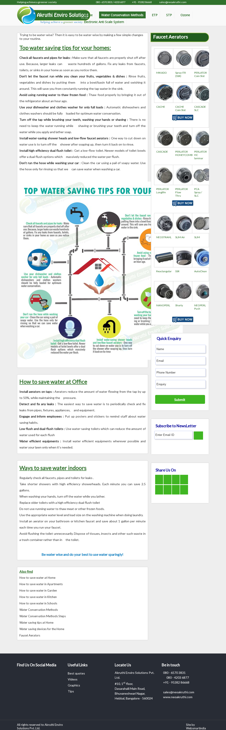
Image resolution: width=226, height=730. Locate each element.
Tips (71, 691)
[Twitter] (165, 479)
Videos (72, 679)
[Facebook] (157, 478)
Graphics (74, 685)
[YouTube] (181, 478)
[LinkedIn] (165, 489)
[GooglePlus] (173, 478)
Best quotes (76, 673)
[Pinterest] (157, 488)
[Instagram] (173, 488)
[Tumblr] (181, 488)
